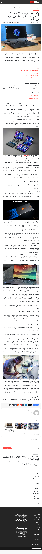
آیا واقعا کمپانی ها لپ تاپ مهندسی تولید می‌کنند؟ (29, 70)
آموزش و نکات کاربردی (35, 473)
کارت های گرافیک (36, 489)
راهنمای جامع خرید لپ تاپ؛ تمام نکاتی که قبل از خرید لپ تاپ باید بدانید (21, 431)
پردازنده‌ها (37, 483)
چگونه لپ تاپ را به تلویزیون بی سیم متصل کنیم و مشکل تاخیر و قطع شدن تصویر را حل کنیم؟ (30, 463)
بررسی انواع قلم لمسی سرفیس (33, 98)
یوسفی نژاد (36, 22)
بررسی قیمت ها (36, 479)
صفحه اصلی (37, 7)
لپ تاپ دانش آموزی (35, 493)
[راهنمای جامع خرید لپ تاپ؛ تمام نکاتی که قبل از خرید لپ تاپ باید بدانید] (21, 426)
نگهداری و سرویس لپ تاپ (34, 503)
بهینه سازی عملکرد (36, 481)
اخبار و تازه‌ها (37, 476)
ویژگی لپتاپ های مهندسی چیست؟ (32, 71)
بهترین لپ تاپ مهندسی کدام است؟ (31, 75)
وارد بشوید (30, 441)
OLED (14, 332)
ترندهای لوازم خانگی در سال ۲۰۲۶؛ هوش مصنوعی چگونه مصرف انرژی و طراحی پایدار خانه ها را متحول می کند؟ (11, 458)
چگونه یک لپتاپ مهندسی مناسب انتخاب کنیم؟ (30, 77)
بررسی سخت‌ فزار (36, 478)
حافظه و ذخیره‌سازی (35, 486)
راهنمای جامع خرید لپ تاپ (34, 95)
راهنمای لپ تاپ (32, 7)
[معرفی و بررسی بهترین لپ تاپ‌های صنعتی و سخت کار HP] (8, 425)
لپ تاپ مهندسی (26, 7)
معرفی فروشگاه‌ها (36, 501)
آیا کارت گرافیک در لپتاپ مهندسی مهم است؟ (30, 73)
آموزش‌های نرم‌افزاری (35, 474)
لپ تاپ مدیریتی (36, 498)
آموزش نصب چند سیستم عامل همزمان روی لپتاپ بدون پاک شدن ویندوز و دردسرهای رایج (22, 538)
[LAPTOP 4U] (33, 2)
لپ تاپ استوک (36, 491)
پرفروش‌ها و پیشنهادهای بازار (34, 484)
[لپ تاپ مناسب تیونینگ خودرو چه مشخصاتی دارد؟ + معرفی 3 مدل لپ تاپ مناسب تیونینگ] (33, 426)
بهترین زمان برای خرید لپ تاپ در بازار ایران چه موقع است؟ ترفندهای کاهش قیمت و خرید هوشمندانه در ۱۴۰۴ (12, 463)
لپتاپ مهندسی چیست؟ (34, 68)
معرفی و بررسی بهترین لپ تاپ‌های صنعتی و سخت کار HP (8, 429)
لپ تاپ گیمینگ (36, 496)
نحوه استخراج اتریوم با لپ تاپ (34, 100)
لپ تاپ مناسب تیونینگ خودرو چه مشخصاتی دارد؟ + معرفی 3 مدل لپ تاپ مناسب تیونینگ (34, 432)
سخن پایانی (36, 78)
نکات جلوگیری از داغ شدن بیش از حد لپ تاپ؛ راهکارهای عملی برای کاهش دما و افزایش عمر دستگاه (30, 458)
